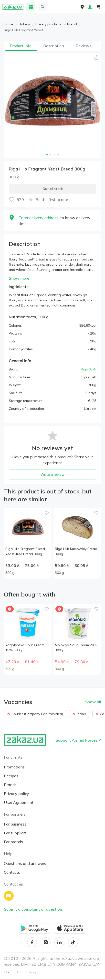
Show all (93, 701)
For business (15, 824)
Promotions (14, 767)
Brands (10, 784)
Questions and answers (25, 863)
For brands (13, 841)
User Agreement (18, 802)
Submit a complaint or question (33, 909)
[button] (96, 57)
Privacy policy (16, 793)
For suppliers (15, 832)
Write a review (52, 474)
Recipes (11, 775)
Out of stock (52, 188)
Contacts (12, 872)
